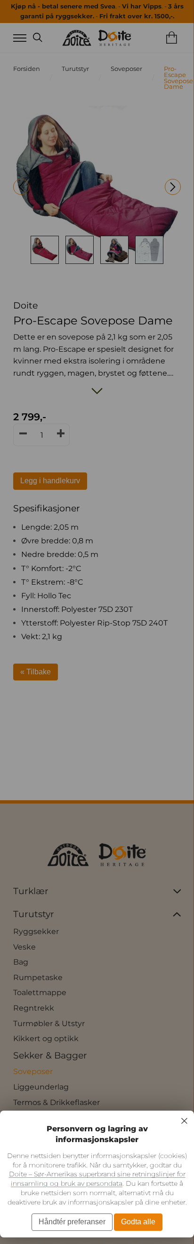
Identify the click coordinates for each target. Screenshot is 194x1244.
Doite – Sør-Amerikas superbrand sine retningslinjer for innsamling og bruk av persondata (97, 1179)
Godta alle (138, 1222)
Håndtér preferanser (72, 1222)
